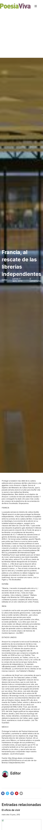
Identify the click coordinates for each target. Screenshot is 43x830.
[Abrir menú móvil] (36, 6)
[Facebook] (3, 793)
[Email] (21, 793)
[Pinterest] (16, 793)
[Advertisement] (21, 35)
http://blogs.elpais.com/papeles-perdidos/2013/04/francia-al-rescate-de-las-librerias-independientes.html (19, 760)
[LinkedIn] (12, 793)
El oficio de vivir (11, 810)
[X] (7, 793)
